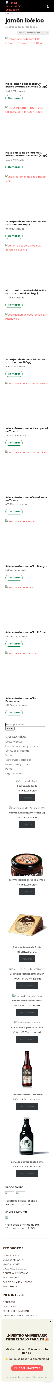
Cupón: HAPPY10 (27, 1368)
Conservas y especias (18, 760)
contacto (9, 1302)
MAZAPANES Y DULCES (14, 1268)
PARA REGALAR (10, 1286)
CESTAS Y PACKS (11, 1255)
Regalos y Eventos (16, 773)
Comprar (27, 797)
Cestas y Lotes (13, 741)
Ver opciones (27, 985)
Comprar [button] (14, 98)
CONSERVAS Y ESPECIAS (15, 1273)
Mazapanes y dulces (17, 764)
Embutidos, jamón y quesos (21, 746)
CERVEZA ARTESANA (13, 1259)
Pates (8, 768)
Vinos (8, 755)
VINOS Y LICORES (12, 1264)
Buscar (10, 728)
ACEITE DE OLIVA (11, 1277)
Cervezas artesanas (17, 750)
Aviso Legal (9, 1306)
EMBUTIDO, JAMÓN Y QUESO (17, 1282)
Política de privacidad (16, 1310)
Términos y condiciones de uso (21, 1315)
